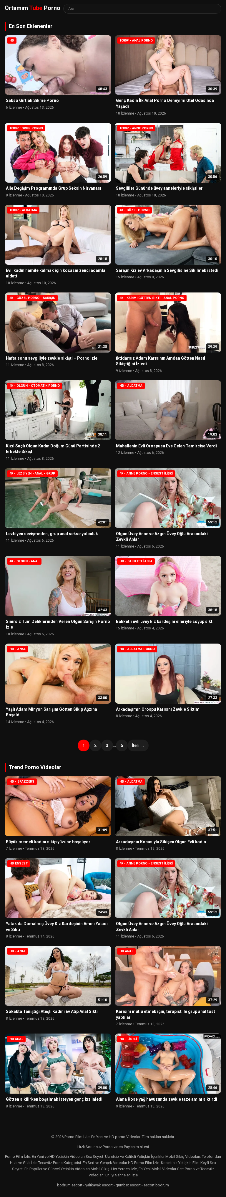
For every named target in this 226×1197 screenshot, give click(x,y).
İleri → (138, 745)
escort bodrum (156, 1185)
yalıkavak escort (99, 1185)
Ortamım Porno (32, 7)
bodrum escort (69, 1185)
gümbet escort (128, 1185)
